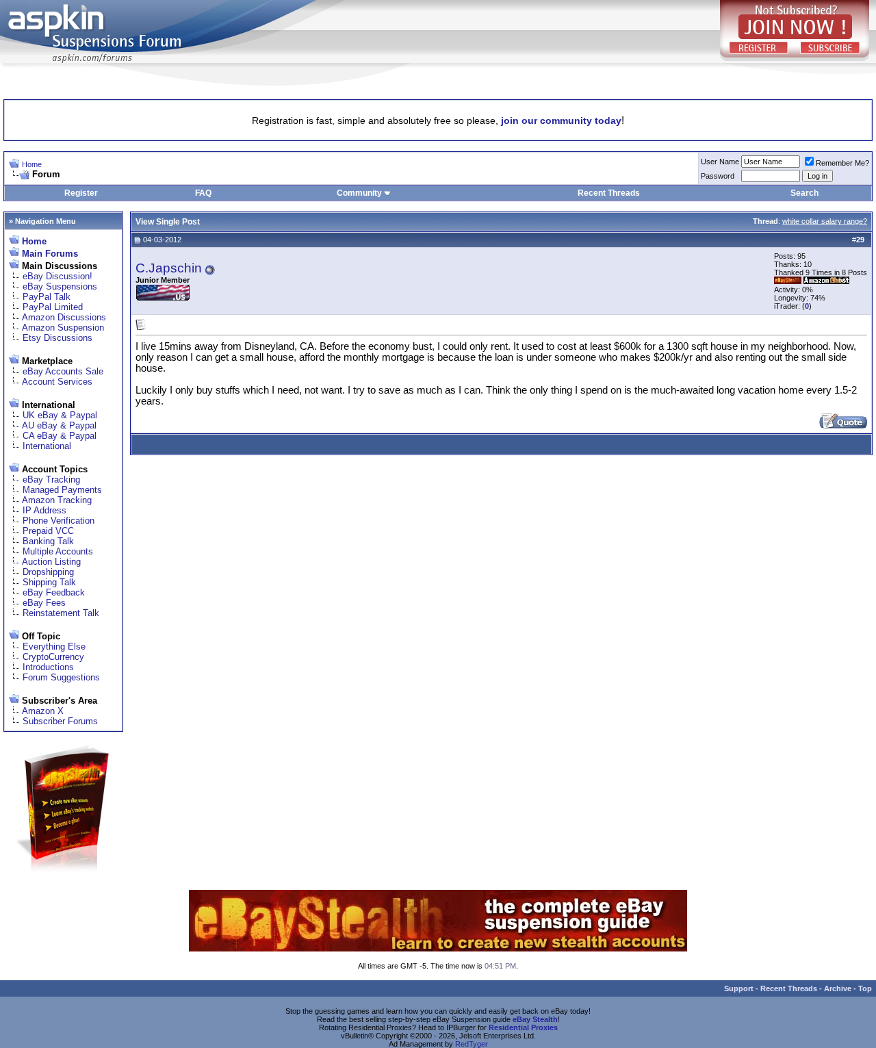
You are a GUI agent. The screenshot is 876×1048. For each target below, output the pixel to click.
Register (81, 193)
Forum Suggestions (61, 677)
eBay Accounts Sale (63, 371)
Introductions (48, 667)
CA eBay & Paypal (59, 436)
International (47, 446)
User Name (720, 161)
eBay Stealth (535, 1019)
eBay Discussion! (57, 276)
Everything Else (54, 646)
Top (865, 988)
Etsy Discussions (57, 338)
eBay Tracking (51, 479)
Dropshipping (48, 572)
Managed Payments (62, 490)
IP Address (44, 510)
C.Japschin (169, 268)
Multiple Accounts (58, 551)
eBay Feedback (54, 592)
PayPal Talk (46, 297)
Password (717, 176)
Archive (837, 988)
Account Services (57, 381)
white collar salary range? (824, 221)
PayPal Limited (53, 307)
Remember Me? (842, 163)
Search (804, 193)
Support (738, 988)
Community (359, 193)
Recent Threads (609, 193)
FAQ (203, 193)
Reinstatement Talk (61, 613)
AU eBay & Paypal (59, 425)
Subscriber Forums (60, 721)
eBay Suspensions (60, 286)
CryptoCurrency (53, 657)
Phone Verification (58, 520)
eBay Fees (44, 603)
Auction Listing (51, 562)
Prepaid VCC (48, 531)
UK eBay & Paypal (60, 415)
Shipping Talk (49, 582)
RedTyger (471, 1044)
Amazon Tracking (57, 500)
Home (32, 164)
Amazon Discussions (64, 317)
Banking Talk (48, 541)
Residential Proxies (523, 1027)
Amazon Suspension (63, 327)
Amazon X (43, 711)
